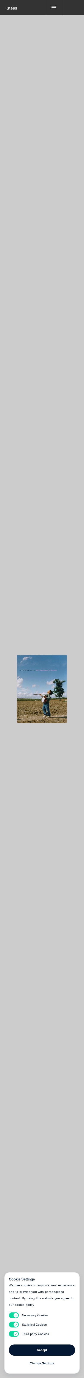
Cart (58, 686)
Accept (42, 1350)
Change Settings (42, 1363)
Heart (25, 686)
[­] (70, 7)
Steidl (11, 8)
